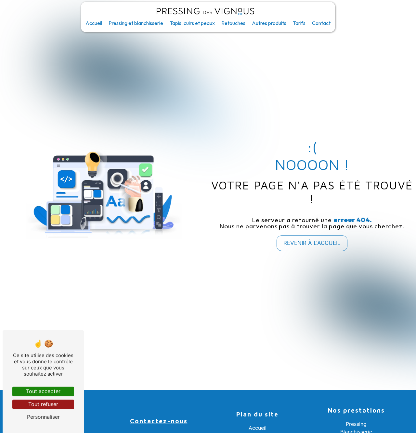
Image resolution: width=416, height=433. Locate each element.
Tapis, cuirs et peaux (192, 23)
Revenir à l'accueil (312, 243)
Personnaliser (43, 417)
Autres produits (269, 23)
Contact (321, 23)
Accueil (93, 23)
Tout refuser (43, 404)
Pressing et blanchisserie (136, 23)
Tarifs (299, 23)
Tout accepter (43, 391)
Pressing (356, 424)
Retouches (233, 23)
